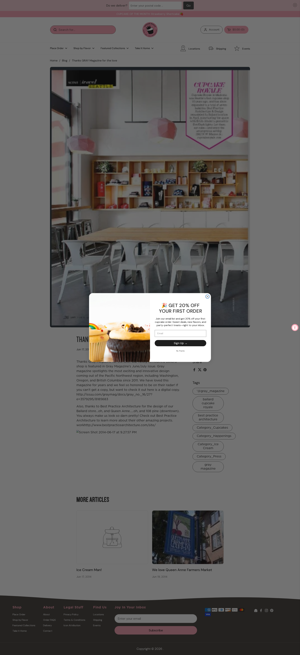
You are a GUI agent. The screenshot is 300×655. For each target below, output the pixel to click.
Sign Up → (180, 343)
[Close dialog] (207, 296)
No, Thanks (180, 351)
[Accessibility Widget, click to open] (294, 327)
